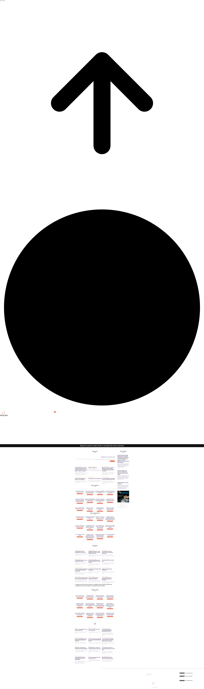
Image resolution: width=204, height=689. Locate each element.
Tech (89, 637)
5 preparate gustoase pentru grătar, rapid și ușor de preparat (110, 614)
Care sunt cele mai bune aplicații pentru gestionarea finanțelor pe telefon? (94, 639)
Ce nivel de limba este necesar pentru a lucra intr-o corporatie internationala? (100, 527)
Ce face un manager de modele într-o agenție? (79, 526)
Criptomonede (126, 506)
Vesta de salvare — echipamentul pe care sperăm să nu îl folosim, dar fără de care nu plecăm (110, 605)
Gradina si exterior (79, 550)
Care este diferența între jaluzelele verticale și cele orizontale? (107, 578)
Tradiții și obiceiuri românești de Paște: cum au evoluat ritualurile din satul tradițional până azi (110, 518)
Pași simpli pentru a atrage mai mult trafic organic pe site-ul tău (94, 648)
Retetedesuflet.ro (155, 687)
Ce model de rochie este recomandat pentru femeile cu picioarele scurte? (89, 527)
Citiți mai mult (79, 519)
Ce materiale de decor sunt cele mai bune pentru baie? (81, 561)
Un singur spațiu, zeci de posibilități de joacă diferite (80, 552)
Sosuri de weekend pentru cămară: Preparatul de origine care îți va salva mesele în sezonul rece (102, 441)
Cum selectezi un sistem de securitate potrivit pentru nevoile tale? (108, 648)
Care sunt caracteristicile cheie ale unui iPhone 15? (94, 658)
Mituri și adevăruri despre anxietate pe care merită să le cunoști (80, 614)
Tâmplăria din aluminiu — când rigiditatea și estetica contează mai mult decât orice (94, 552)
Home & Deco (91, 550)
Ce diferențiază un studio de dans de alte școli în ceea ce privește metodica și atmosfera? (100, 535)
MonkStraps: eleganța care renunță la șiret (80, 517)
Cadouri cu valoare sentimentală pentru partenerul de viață (110, 596)
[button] (55, 411)
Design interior (105, 550)
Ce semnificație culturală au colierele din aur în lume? (90, 517)
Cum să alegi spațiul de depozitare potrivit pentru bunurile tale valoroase (107, 630)
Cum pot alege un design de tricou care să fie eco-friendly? (110, 526)
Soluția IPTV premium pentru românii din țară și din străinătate (81, 648)
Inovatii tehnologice (106, 637)
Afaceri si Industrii (92, 567)
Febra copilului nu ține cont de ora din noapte (80, 596)
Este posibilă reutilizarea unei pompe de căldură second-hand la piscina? (94, 561)
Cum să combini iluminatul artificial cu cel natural (93, 578)
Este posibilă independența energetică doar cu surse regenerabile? (80, 658)
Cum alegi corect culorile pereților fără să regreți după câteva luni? (107, 552)
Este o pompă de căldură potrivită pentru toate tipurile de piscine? (81, 578)
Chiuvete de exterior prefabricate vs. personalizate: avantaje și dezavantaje (81, 570)
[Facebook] (128, 676)
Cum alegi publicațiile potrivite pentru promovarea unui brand (89, 596)
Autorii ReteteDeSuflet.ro (99, 442)
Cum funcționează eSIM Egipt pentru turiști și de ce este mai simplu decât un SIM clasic (108, 639)
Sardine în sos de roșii (108, 457)
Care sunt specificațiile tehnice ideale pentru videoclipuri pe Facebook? (81, 639)
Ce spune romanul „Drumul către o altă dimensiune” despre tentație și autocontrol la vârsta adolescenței (90, 536)
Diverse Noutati (102, 438)
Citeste (112, 461)
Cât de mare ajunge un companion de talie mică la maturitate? (99, 596)
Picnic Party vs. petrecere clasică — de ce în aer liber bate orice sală (100, 517)
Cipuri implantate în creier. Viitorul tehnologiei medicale (107, 658)
